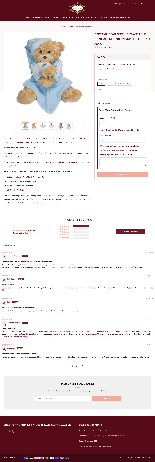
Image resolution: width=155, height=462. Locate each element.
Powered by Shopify (126, 458)
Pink (110, 84)
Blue (101, 84)
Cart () (142, 4)
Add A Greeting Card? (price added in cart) (119, 130)
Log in (133, 4)
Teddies (67, 17)
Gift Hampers (83, 17)
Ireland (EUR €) (118, 4)
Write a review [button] (130, 231)
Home (28, 17)
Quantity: (100, 89)
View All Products (120, 17)
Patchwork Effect (124, 84)
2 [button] (76, 366)
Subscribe (107, 398)
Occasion (100, 17)
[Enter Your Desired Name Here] (114, 118)
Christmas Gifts (41, 17)
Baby (55, 17)
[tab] (25, 126)
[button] (99, 47)
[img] (7, 252)
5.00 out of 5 (31, 230)
